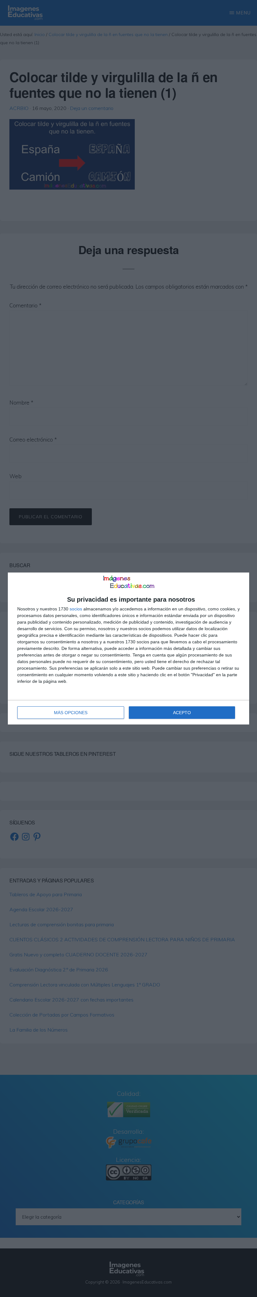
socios (76, 609)
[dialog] (128, 649)
